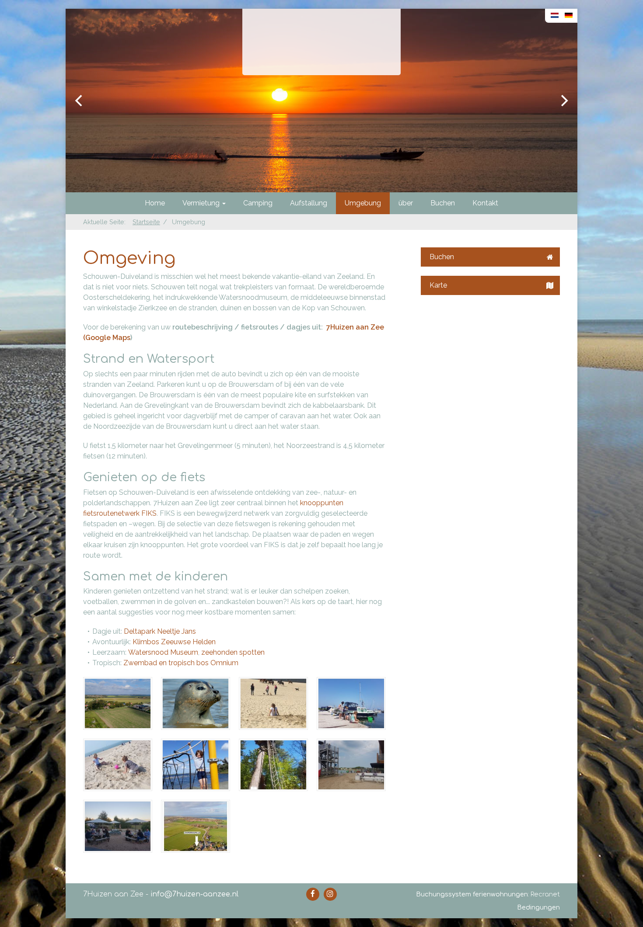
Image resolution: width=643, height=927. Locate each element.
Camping (258, 203)
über (405, 203)
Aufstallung (308, 203)
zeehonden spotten (233, 652)
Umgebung (363, 203)
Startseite (146, 222)
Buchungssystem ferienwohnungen (472, 894)
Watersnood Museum (163, 652)
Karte (438, 285)
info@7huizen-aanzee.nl (194, 894)
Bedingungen (538, 907)
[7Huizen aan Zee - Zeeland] (321, 42)
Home (155, 203)
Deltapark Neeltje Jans (160, 631)
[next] (563, 100)
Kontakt (485, 203)
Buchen (442, 203)
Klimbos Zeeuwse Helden (174, 642)
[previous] (79, 100)
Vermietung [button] (201, 203)
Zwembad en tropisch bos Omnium (180, 663)
